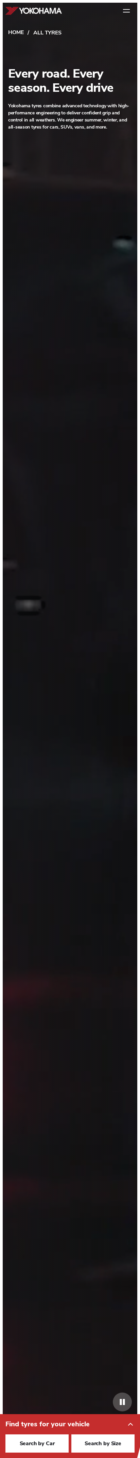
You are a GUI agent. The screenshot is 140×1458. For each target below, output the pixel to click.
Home (15, 32)
